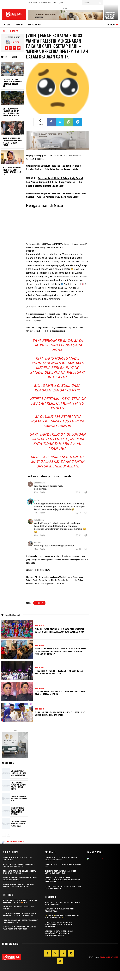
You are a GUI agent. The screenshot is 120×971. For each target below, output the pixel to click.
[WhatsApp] (68, 122)
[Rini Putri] (8, 42)
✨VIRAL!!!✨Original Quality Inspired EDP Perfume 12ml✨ (62, 917)
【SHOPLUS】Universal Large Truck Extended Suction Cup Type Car (19, 915)
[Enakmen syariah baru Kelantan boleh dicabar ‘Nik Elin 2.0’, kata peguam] (12, 128)
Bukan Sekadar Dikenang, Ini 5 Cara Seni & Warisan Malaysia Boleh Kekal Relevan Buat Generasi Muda (59, 630)
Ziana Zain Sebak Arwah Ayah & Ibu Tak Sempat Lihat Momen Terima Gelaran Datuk (60, 713)
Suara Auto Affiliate (109, 957)
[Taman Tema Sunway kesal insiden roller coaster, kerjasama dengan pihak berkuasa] (12, 98)
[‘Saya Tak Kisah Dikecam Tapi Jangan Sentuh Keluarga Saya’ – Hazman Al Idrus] (17, 691)
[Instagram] (10, 48)
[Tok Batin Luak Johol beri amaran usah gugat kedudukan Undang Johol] (12, 69)
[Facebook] (6, 48)
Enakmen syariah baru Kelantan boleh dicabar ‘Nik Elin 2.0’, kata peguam (12, 141)
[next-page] (8, 835)
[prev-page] (4, 835)
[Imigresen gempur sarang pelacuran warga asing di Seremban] (6, 811)
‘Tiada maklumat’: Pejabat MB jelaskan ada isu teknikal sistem (18, 786)
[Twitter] (14, 48)
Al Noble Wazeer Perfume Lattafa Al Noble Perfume (62, 903)
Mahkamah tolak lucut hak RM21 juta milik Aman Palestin (18, 773)
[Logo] (14, 14)
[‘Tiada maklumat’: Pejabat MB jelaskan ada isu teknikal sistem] (6, 785)
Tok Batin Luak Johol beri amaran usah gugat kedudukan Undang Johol (12, 82)
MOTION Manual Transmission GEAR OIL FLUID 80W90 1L (20, 879)
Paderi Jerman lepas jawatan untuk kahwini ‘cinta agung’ (110, 15)
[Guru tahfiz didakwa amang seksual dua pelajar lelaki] (6, 823)
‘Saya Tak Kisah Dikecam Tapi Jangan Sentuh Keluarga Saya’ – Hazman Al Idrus (61, 693)
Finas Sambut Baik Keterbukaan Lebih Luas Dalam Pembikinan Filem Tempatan (59, 672)
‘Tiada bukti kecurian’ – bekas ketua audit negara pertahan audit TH (12, 171)
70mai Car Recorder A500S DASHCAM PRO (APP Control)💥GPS (20, 901)
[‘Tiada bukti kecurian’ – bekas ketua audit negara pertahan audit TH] (12, 157)
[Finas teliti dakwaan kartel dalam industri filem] (6, 798)
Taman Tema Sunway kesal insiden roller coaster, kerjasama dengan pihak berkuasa (11, 112)
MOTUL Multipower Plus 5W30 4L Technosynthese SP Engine (18, 885)
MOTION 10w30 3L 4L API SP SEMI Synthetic (17, 859)
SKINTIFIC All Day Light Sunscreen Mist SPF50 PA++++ (61, 859)
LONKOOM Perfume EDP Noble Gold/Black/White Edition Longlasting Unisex (59, 933)
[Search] (100, 2)
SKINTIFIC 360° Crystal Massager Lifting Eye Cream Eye (60, 872)
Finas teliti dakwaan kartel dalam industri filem (19, 798)
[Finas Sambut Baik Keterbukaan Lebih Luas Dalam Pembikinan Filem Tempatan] (17, 670)
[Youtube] (18, 48)
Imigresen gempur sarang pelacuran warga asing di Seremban (17, 811)
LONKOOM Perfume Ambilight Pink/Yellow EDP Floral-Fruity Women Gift (59, 924)
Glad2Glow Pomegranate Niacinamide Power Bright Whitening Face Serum (62, 880)
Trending (14, 31)
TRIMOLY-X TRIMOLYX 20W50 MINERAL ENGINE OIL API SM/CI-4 (19, 872)
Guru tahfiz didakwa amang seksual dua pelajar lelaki (18, 823)
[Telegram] (77, 122)
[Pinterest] (63, 953)
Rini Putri (15, 42)
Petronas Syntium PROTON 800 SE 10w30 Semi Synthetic (19, 865)
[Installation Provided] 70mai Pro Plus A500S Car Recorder (19, 928)
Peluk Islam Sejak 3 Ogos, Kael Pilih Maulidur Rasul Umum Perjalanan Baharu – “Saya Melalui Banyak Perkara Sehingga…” (60, 651)
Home (4, 31)
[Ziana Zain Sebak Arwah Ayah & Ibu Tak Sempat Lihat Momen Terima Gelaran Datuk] (17, 712)
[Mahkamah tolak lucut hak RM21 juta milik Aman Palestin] (6, 773)
